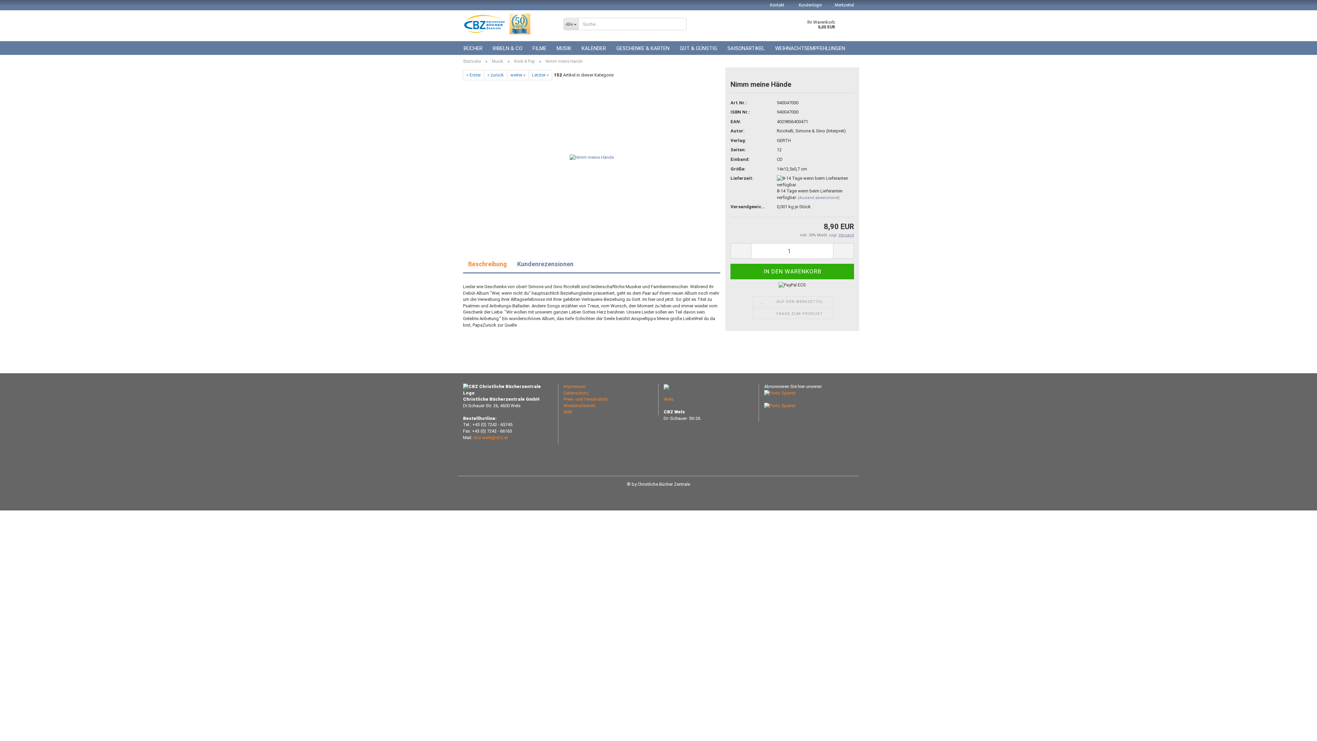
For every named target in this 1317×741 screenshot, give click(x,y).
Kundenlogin (810, 5)
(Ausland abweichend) (819, 198)
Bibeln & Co (507, 48)
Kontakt (777, 5)
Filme (539, 48)
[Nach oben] (1298, 730)
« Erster (473, 75)
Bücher (473, 48)
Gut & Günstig (698, 48)
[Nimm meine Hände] (592, 157)
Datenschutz (576, 393)
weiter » (517, 75)
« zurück (495, 75)
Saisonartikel (746, 48)
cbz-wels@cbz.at (490, 437)
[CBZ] (508, 24)
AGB (567, 411)
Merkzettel (844, 5)
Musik (564, 48)
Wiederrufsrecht (579, 405)
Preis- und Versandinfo (585, 399)
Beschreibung (487, 264)
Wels (669, 399)
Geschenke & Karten (642, 48)
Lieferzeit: (742, 178)
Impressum (574, 386)
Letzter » (540, 75)
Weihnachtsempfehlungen (810, 48)
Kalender (594, 48)
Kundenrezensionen (545, 264)
